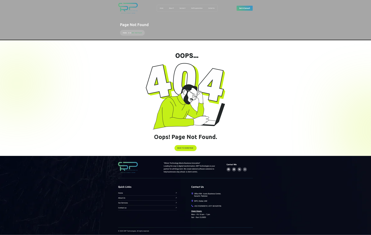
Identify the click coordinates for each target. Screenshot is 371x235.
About (171, 8)
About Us (121, 198)
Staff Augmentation (197, 8)
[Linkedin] (234, 169)
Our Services (123, 203)
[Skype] (239, 169)
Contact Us (211, 8)
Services (182, 8)
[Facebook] (229, 169)
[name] (128, 8)
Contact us (122, 208)
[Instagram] (245, 169)
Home (161, 8)
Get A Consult (244, 8)
